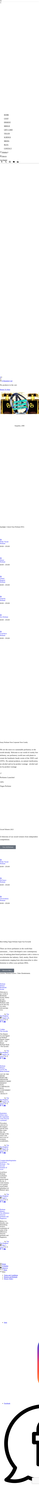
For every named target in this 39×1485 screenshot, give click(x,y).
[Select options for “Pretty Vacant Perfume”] (1, 540)
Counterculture (4, 1160)
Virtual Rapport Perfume (2, 580)
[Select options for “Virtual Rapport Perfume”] (1, 577)
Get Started (3, 160)
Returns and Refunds (10, 1277)
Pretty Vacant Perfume (4, 542)
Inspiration (3, 1113)
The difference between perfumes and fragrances (4, 1215)
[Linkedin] (18, 162)
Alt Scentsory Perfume (4, 899)
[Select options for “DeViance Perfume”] (1, 878)
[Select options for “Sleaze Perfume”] (1, 558)
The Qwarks (4, 1031)
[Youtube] (14, 162)
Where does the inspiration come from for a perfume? (4, 1117)
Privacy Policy (8, 1279)
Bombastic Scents (3, 988)
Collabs (2, 1029)
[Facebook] (2, 162)
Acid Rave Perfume (3, 634)
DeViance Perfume (3, 881)
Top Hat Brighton (4, 1015)
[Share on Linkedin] (5, 1022)
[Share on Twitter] (3, 1022)
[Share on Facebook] (1, 1022)
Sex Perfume (4, 617)
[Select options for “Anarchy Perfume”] (1, 597)
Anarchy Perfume (3, 599)
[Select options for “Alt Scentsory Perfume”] (1, 897)
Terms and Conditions (11, 1275)
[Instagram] (10, 162)
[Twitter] (6, 162)
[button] (8, 847)
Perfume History (2, 985)
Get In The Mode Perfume (4, 1070)
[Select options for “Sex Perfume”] (1, 615)
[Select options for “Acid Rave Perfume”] (1, 632)
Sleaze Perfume (2, 561)
